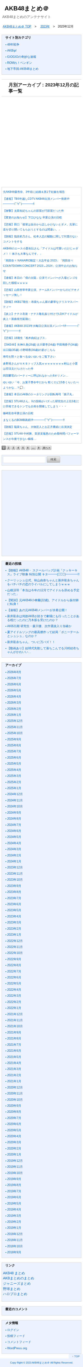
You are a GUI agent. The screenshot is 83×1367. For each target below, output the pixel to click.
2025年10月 (15, 733)
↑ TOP (76, 1356)
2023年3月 (14, 922)
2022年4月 (14, 989)
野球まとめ (11, 1289)
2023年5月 (14, 910)
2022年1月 (14, 1008)
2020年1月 (14, 1154)
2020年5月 (14, 1130)
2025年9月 (14, 739)
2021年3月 (14, 1069)
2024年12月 (15, 794)
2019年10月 (15, 1173)
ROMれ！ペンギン (19, 62)
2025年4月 (14, 770)
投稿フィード (16, 1336)
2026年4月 (14, 696)
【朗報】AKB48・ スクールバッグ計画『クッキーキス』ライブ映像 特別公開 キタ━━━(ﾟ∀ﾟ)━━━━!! (43, 572)
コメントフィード (19, 1342)
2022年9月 (14, 959)
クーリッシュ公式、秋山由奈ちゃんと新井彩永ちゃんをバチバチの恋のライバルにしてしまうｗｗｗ (43, 582)
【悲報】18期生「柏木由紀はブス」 (25, 338)
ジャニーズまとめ (17, 1283)
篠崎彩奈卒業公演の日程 (18, 413)
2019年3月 (14, 1215)
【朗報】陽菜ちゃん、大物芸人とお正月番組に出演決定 (37, 427)
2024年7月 (14, 825)
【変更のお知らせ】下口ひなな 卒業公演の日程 (32, 217)
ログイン (13, 1330)
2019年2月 (14, 1221)
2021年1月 (14, 1081)
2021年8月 (14, 1038)
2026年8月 (14, 672)
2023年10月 (15, 879)
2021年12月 (15, 1014)
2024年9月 (14, 812)
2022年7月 (14, 971)
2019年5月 (14, 1203)
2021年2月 (14, 1075)
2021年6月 (14, 1050)
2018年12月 (15, 1234)
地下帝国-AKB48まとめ (23, 68)
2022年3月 (14, 995)
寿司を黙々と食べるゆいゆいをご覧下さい (29, 356)
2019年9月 (14, 1179)
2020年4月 (14, 1136)
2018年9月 (14, 1252)
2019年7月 (14, 1191)
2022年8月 (14, 965)
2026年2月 (14, 709)
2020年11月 (15, 1093)
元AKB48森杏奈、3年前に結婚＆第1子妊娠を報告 (34, 191)
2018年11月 (15, 1240)
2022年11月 (15, 947)
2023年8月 (14, 892)
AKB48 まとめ (14, 1273)
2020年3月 (14, 1142)
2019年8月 (14, 1185)
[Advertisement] (41, 140)
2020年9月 (14, 1105)
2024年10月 (15, 806)
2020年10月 (15, 1099)
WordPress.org (17, 1348)
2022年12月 (15, 941)
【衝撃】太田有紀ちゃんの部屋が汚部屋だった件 (33, 210)
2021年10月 (15, 1026)
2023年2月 (14, 928)
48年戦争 (13, 44)
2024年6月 (14, 831)
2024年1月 (14, 861)
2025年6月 (14, 757)
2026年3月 (14, 702)
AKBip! (12, 50)
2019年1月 (14, 1227)
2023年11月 (15, 873)
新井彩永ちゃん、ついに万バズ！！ (31, 642)
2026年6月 (14, 684)
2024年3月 (14, 849)
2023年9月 (14, 886)
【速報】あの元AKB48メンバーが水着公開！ (37, 610)
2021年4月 (14, 1063)
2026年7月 (14, 678)
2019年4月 (14, 1209)
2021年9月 (14, 1032)
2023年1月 (14, 934)
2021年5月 (14, 1057)
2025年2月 (14, 782)
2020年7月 (14, 1118)
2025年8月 (14, 745)
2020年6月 (14, 1124)
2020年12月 (15, 1087)
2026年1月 (14, 715)
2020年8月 (14, 1111)
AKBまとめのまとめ (18, 1278)
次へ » (46, 447)
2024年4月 (14, 843)
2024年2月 (14, 855)
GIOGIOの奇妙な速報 (21, 56)
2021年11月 (15, 1020)
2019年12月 (15, 1160)
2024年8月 (14, 818)
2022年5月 (14, 983)
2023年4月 (14, 916)
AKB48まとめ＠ (27, 8)
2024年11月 (15, 800)
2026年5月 (14, 690)
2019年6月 (14, 1197)
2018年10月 (15, 1246)
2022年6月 (14, 977)
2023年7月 (14, 898)
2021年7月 (14, 1044)
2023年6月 (14, 904)
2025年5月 (14, 763)
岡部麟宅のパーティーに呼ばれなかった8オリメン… (35, 375)
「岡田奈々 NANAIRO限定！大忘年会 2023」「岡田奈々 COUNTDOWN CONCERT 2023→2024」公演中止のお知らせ (40, 266)
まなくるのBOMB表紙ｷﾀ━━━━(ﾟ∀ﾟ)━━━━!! (34, 420)
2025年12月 (15, 721)
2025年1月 (14, 788)
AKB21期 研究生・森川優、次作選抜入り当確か (39, 626)
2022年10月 (15, 953)
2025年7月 (14, 751)
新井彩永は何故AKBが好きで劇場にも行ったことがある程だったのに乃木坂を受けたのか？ (43, 618)
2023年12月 (15, 867)
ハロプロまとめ (15, 1294)
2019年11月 (15, 1166)
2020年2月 (14, 1148)
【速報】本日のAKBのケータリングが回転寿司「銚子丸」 (39, 394)
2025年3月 (14, 776)
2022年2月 (14, 1002)
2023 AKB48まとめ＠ (38, 1362)
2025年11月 (15, 727)
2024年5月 (14, 837)
